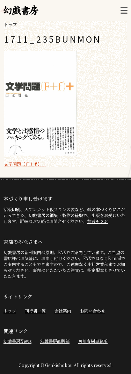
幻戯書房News (17, 341)
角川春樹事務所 (93, 341)
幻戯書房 (20, 10)
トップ (10, 24)
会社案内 (62, 311)
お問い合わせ (92, 311)
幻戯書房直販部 (55, 341)
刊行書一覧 (35, 311)
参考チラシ (97, 221)
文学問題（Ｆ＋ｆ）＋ (25, 164)
